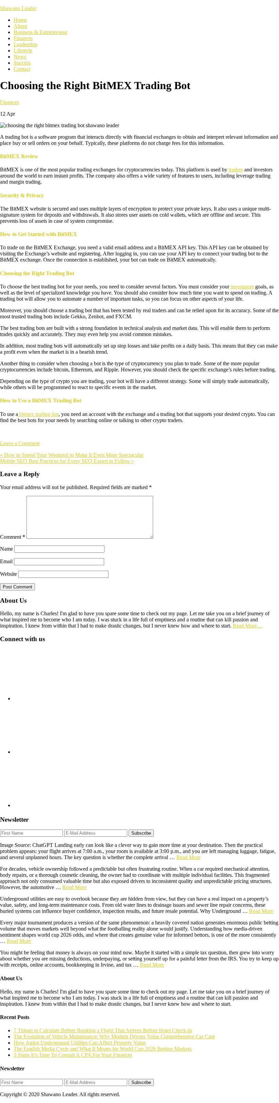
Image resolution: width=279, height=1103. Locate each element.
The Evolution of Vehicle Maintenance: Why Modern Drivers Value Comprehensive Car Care (114, 1036)
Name (6, 549)
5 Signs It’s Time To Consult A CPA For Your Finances (73, 1055)
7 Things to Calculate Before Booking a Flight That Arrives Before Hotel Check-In (103, 1030)
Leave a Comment (19, 443)
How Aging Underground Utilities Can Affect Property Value (80, 1043)
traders (236, 169)
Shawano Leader (18, 8)
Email (6, 561)
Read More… (247, 626)
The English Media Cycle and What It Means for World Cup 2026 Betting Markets (103, 1049)
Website (8, 574)
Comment (12, 537)
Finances (9, 102)
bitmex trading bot (38, 414)
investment (242, 286)
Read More (188, 857)
